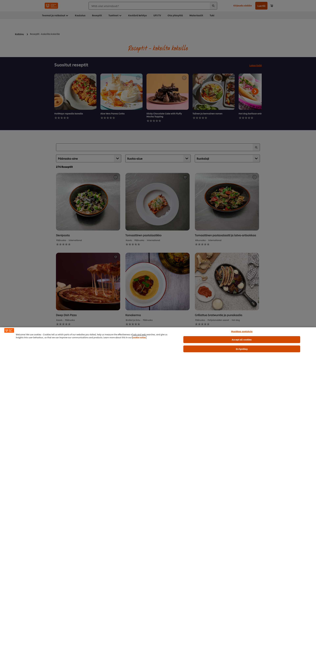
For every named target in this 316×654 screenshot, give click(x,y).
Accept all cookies (242, 339)
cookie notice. (139, 337)
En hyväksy (242, 348)
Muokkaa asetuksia (241, 331)
